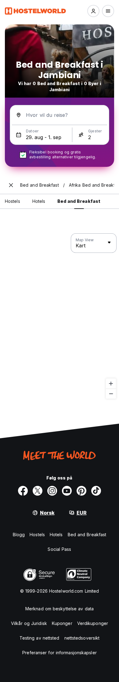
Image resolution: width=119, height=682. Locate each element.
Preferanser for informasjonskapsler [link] (59, 652)
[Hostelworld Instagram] (52, 491)
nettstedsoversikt (82, 638)
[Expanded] (11, 185)
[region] (59, 316)
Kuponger (62, 623)
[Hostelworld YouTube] (67, 491)
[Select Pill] (93, 11)
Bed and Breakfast (87, 534)
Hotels (56, 534)
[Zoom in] (111, 384)
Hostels (37, 534)
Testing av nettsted (40, 638)
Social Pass (59, 549)
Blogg (19, 534)
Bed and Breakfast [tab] (78, 201)
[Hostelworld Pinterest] (81, 491)
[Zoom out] (111, 394)
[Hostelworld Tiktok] (96, 491)
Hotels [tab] (38, 201)
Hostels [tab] (12, 201)
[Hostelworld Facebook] (23, 491)
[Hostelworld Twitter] (37, 491)
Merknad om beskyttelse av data (59, 608)
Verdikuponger (92, 623)
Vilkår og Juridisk (29, 623)
